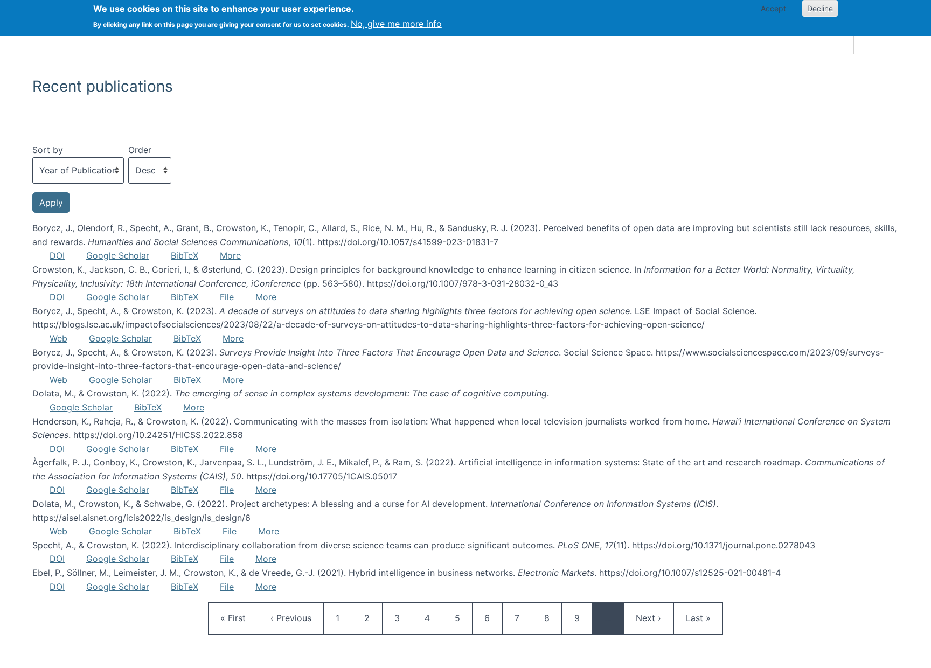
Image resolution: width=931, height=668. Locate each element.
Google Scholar (117, 255)
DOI (57, 255)
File (227, 296)
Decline (820, 8)
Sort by (47, 149)
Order (139, 149)
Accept (773, 8)
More (230, 255)
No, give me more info (396, 23)
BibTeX (184, 255)
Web (58, 338)
